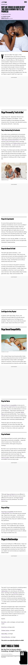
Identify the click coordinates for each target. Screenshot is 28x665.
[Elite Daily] (4, 2)
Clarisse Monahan (5, 637)
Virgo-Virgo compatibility (7, 511)
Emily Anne (7, 143)
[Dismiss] (26, 653)
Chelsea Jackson (17, 143)
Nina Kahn (15, 592)
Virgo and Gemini (11, 494)
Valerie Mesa (4, 633)
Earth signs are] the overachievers (10, 139)
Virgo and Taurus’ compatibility (9, 405)
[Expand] (22, 653)
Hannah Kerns (6, 16)
